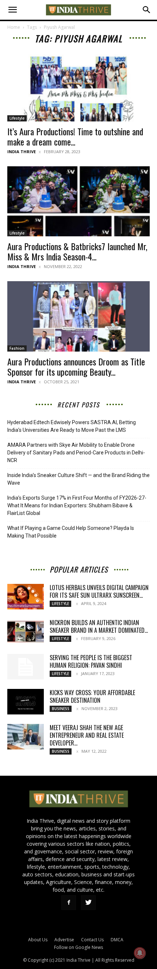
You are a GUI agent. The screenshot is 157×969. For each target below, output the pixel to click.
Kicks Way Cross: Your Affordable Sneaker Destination (92, 696)
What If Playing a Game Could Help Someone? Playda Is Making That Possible (70, 532)
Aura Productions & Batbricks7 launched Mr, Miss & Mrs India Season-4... (77, 251)
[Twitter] (88, 902)
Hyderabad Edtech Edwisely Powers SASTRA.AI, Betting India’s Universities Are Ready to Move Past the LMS (71, 426)
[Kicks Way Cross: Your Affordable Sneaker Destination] (25, 701)
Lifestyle (16, 118)
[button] (12, 10)
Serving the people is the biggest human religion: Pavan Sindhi (91, 661)
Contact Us (92, 940)
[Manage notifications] (140, 953)
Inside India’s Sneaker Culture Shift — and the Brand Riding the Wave (78, 479)
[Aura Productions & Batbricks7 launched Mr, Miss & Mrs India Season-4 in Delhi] (78, 201)
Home (13, 27)
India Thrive (21, 151)
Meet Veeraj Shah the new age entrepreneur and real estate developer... (87, 735)
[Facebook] (68, 902)
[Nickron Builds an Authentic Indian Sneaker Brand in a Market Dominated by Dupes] (25, 631)
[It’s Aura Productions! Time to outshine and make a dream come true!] (78, 86)
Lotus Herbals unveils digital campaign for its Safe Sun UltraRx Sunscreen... (99, 591)
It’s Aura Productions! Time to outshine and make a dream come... (75, 136)
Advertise (64, 940)
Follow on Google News (78, 947)
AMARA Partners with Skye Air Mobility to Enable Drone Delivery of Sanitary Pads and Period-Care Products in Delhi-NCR (76, 452)
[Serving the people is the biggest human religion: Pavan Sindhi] (25, 666)
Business (60, 708)
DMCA (117, 940)
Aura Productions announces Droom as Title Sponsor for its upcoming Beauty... (76, 366)
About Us (37, 940)
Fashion (16, 348)
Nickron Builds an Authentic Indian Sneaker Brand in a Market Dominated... (99, 626)
